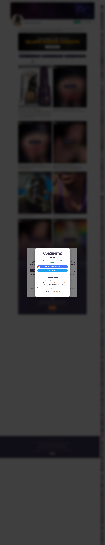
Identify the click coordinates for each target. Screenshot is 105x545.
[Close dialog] (68, 250)
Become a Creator (52, 294)
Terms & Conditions (58, 282)
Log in (58, 291)
